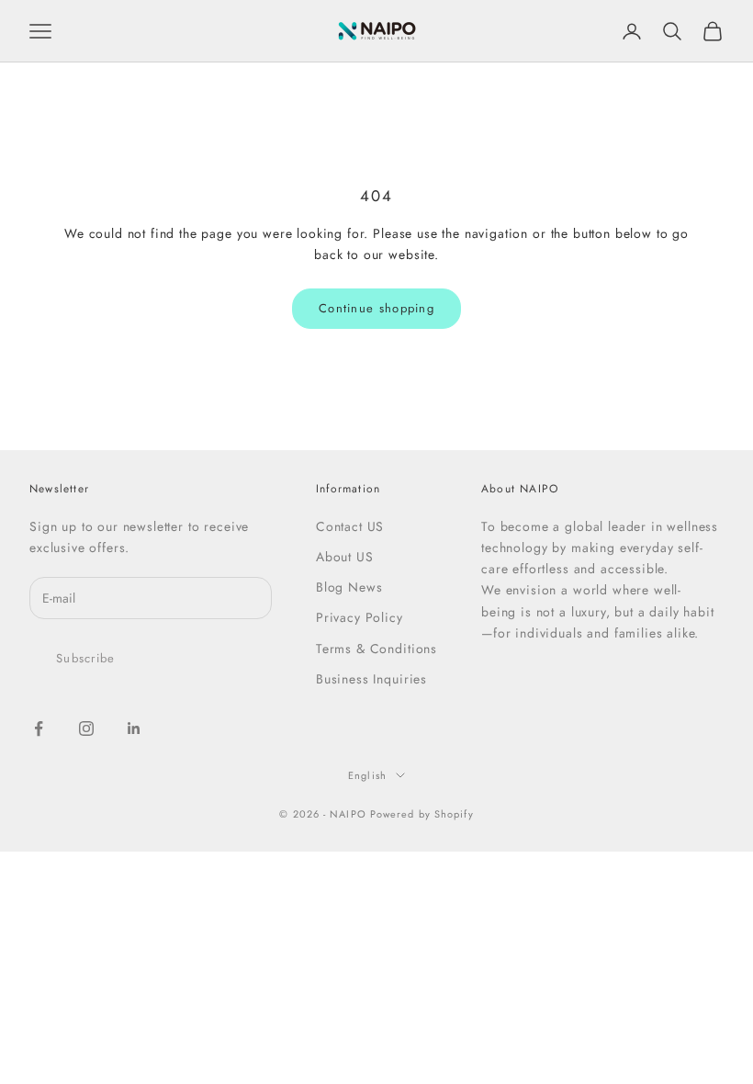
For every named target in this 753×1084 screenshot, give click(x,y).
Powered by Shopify (422, 814)
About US (345, 557)
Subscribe (86, 658)
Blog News (349, 587)
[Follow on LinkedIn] (134, 728)
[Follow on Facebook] (38, 728)
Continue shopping (376, 308)
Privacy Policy (359, 617)
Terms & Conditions (376, 648)
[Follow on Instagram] (86, 728)
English (367, 775)
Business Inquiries (371, 679)
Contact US (350, 526)
